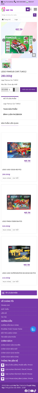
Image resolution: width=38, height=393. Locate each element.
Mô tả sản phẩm (9, 99)
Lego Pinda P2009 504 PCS (12, 221)
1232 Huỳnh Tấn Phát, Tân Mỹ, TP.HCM (18, 369)
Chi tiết (16, 178)
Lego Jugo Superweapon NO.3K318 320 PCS (19, 273)
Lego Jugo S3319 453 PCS (11, 170)
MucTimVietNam (8, 2)
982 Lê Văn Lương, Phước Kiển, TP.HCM (19, 365)
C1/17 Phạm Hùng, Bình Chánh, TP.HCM (19, 379)
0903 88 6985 (21, 2)
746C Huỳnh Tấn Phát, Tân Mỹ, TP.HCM (18, 374)
